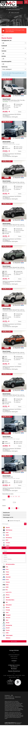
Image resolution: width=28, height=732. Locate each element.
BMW (7, 535)
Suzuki (8, 627)
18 (18, 508)
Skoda (7, 622)
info (3, 35)
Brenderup (9, 537)
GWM (7, 574)
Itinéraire (14, 668)
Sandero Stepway (8, 559)
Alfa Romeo (9, 530)
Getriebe (4, 51)
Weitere (8, 638)
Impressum (7, 695)
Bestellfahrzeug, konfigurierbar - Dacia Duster (14, 139)
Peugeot (8, 615)
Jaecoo (8, 582)
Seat (7, 620)
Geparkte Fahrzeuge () (14, 520)
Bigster (5, 551)
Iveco (7, 579)
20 (11, 496)
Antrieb (4, 56)
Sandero (5, 557)
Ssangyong (9, 625)
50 (13, 496)
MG (7, 602)
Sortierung (4, 66)
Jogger (5, 555)
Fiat (7, 566)
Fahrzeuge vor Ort (8, 517)
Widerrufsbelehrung (9, 697)
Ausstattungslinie (6, 61)
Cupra (7, 545)
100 (16, 496)
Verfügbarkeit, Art (6, 40)
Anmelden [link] (14, 641)
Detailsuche (6, 512)
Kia (7, 589)
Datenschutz (18, 697)
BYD (7, 540)
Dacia (7, 547)
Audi (7, 532)
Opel (7, 612)
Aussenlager (6, 515)
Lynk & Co (8, 592)
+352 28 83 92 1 (14, 666)
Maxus (7, 594)
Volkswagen (9, 635)
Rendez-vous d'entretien (14, 9)
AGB (12, 695)
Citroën (8, 542)
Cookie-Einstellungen (9, 698)
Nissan (8, 607)
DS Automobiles (10, 564)
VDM (7, 632)
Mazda (7, 597)
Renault (8, 617)
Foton (7, 572)
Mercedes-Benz (10, 600)
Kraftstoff (4, 45)
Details (19, 111)
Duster (5, 553)
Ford (7, 569)
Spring (5, 561)
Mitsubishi (9, 605)
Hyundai (8, 577)
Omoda (8, 610)
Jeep (7, 584)
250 (19, 496)
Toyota (8, 630)
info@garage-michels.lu (14, 665)
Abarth (8, 527)
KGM (7, 587)
